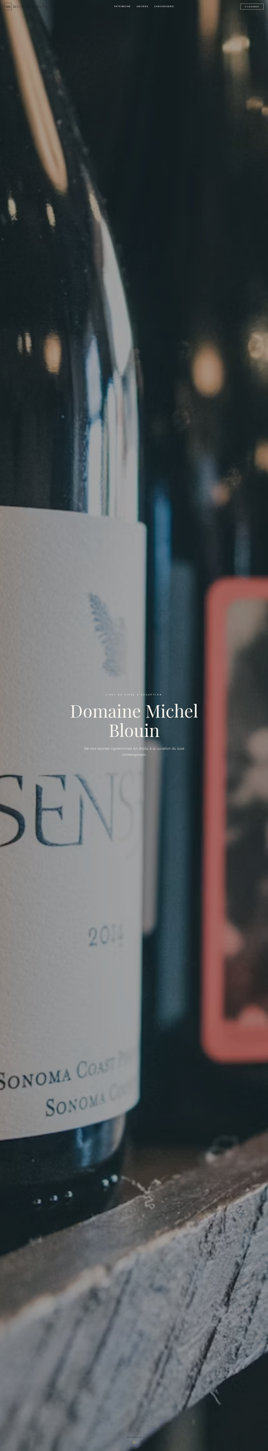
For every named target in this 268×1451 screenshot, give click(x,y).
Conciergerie (164, 6)
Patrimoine (122, 6)
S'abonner (252, 7)
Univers (142, 6)
